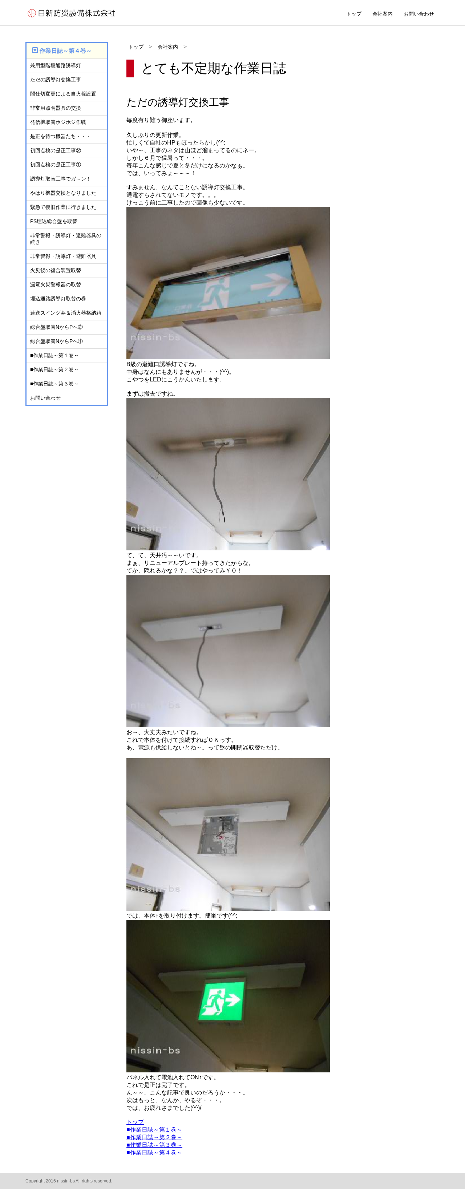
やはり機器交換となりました (63, 193)
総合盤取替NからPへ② (56, 327)
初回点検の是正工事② (55, 150)
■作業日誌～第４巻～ (154, 1152)
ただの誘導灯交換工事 (55, 79)
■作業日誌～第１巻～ (154, 1130)
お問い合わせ (419, 14)
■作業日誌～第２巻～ (154, 1137)
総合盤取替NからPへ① (56, 341)
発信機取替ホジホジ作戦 (58, 122)
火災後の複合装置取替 (55, 270)
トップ (353, 14)
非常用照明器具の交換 (55, 108)
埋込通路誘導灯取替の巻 (58, 299)
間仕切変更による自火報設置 (63, 94)
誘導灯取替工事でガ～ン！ (60, 179)
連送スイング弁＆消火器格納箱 (65, 313)
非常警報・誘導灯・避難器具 (63, 256)
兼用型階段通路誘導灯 (55, 65)
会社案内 (382, 14)
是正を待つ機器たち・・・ (60, 136)
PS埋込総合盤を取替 (53, 221)
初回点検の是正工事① (55, 164)
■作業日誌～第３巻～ (154, 1145)
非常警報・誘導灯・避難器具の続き (65, 238)
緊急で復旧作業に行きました (63, 207)
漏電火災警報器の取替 (55, 284)
